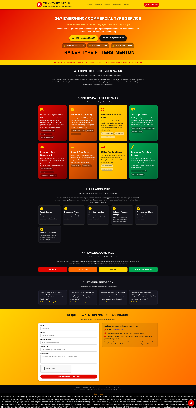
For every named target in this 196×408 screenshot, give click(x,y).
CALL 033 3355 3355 (85, 38)
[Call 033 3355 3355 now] (191, 403)
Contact (126, 5)
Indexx (95, 394)
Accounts (98, 5)
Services (90, 5)
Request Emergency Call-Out (113, 38)
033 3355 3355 (153, 5)
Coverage (107, 5)
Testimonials (116, 5)
